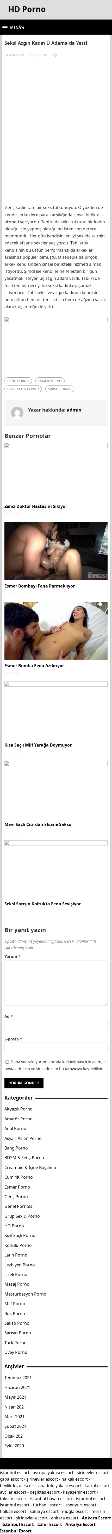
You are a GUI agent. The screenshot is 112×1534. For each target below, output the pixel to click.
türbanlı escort (47, 1505)
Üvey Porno (15, 1352)
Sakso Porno (59, 389)
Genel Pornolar (19, 1206)
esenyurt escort (80, 1505)
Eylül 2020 (14, 1446)
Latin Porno (15, 1255)
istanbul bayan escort (51, 1498)
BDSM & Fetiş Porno (24, 1157)
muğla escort (75, 1511)
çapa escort (11, 1479)
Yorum (12, 956)
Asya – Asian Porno (23, 1138)
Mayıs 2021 (15, 1397)
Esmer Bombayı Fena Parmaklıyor (39, 586)
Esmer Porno (50, 380)
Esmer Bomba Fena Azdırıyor (34, 665)
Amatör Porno (18, 1119)
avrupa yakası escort (53, 1472)
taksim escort (13, 1498)
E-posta (13, 1038)
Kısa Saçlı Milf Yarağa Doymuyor (38, 745)
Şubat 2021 (15, 1426)
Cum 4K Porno (18, 1177)
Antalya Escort (80, 1524)
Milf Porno (14, 1303)
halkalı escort (74, 1479)
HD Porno (14, 1226)
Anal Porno (15, 1128)
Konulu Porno (18, 1245)
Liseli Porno (15, 1274)
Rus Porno (14, 1313)
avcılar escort (13, 1492)
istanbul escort (14, 1472)
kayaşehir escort (79, 1492)
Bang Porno (37, 54)
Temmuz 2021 (18, 1377)
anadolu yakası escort (59, 1485)
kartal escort (97, 1485)
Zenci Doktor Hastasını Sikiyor (35, 506)
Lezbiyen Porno (19, 1265)
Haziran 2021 (17, 1387)
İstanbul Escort (18, 1524)
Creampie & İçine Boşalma (30, 1167)
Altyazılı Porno (18, 1109)
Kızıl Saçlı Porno (19, 1235)
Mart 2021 (14, 1416)
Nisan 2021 (15, 1407)
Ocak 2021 (14, 1436)
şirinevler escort (93, 1472)
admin (74, 410)
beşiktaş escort (45, 1492)
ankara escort (64, 1518)
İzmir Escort (49, 1524)
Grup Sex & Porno (23, 389)
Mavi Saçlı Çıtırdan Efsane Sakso (37, 824)
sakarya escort (44, 1511)
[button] (13, 27)
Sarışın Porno (17, 1333)
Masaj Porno (16, 1284)
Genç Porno (16, 1197)
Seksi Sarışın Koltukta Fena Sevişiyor (42, 904)
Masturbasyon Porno (25, 1294)
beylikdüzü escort (17, 1485)
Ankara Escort (96, 1518)
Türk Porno (15, 1343)
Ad (8, 1016)
